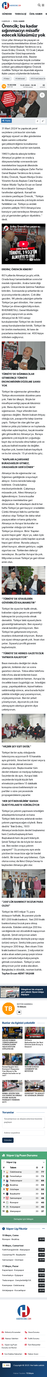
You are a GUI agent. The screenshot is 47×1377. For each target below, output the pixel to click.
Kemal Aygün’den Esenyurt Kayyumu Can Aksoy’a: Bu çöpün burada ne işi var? (11, 1071)
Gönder (8, 1140)
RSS (7, 1365)
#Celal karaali (20, 79)
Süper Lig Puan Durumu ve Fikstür (9, 1346)
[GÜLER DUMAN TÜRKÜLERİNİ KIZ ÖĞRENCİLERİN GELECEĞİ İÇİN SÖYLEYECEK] (12, 1033)
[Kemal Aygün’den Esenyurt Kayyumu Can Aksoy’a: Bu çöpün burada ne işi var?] (12, 1059)
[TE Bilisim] (8, 1008)
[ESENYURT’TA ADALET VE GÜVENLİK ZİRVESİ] (35, 1086)
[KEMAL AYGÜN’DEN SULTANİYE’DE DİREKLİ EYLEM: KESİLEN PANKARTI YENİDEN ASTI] (12, 1086)
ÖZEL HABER (35, 14)
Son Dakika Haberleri (13, 1354)
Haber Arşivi (33, 1354)
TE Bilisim (21, 1007)
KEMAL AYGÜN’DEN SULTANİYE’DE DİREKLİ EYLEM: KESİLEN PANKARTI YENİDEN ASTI (12, 1098)
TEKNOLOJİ (20, 14)
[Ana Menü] (43, 5)
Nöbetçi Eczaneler (13, 1332)
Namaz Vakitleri (11, 1339)
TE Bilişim (30, 1373)
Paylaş (8, 121)
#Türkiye (6, 79)
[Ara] (39, 5)
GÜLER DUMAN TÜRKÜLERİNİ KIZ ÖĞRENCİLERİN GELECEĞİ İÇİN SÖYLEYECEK (9, 1044)
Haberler (6, 21)
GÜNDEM (7, 14)
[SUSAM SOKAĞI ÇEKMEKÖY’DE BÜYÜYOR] (35, 1059)
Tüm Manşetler (34, 1345)
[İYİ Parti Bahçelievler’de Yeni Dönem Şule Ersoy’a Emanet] (35, 1033)
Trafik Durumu (33, 1339)
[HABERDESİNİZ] (11, 5)
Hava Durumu (33, 1332)
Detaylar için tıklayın (23, 1219)
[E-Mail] (19, 1012)
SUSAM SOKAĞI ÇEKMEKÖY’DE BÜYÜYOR (32, 1069)
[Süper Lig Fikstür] (43, 1229)
